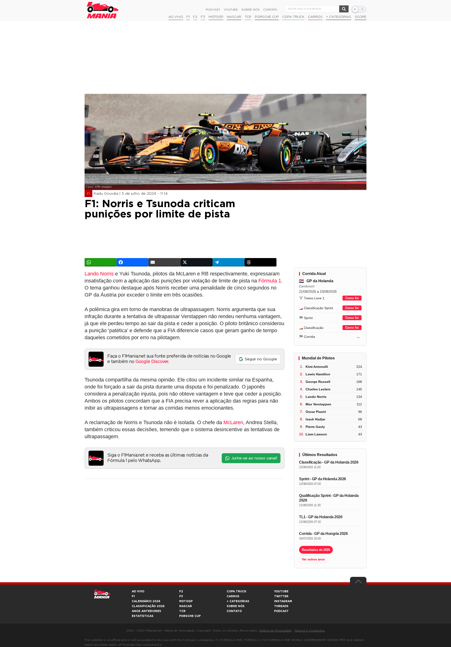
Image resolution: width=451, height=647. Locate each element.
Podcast (213, 9)
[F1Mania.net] (103, 10)
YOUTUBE (281, 591)
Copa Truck (293, 17)
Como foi (352, 298)
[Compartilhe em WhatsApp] (101, 262)
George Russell (318, 382)
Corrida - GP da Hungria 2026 (323, 534)
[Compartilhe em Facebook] (132, 262)
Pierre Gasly (315, 427)
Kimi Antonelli (317, 367)
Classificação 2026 (148, 606)
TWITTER (281, 596)
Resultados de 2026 (316, 550)
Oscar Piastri (316, 412)
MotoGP (216, 17)
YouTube (231, 9)
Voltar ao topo (358, 583)
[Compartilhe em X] (197, 262)
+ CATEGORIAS (338, 17)
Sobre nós (250, 9)
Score (360, 17)
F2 (195, 17)
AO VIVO (138, 591)
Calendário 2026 (146, 601)
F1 (188, 17)
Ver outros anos (313, 559)
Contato (270, 9)
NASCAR (234, 17)
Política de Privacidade (275, 630)
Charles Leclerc (318, 389)
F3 (203, 17)
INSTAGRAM (283, 601)
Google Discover (152, 362)
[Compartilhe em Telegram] (229, 262)
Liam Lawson (316, 434)
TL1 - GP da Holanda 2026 (320, 517)
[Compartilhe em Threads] (260, 262)
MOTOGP (186, 601)
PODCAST (281, 611)
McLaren (233, 422)
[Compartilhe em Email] (164, 262)
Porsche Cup (267, 17)
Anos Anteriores (146, 611)
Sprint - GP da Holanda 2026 (322, 479)
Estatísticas (142, 616)
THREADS (281, 606)
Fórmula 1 (269, 281)
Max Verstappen (318, 404)
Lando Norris (99, 274)
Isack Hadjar (315, 419)
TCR (248, 17)
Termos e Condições (310, 630)
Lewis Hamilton (318, 374)
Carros (315, 17)
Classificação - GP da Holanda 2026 (328, 462)
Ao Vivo (175, 17)
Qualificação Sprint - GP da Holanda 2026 (329, 498)
